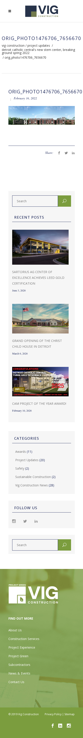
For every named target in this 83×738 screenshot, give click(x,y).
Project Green (18, 656)
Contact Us (16, 682)
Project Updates (38, 45)
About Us (15, 630)
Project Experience (21, 647)
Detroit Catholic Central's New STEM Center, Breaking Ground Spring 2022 (38, 51)
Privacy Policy (53, 714)
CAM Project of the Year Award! (39, 403)
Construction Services (23, 639)
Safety (19, 468)
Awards (20, 451)
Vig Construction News (31, 485)
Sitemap (69, 714)
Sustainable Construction (33, 477)
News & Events (19, 673)
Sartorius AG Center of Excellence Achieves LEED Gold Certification (38, 277)
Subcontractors (19, 665)
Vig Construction (13, 45)
